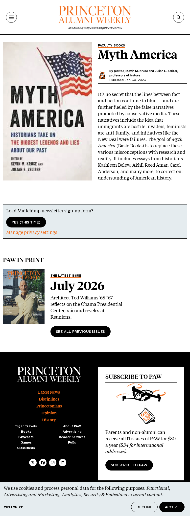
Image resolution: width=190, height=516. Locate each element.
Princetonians (49, 406)
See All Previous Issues (80, 332)
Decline (144, 507)
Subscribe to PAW (129, 465)
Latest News (49, 392)
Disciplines (49, 399)
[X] (33, 462)
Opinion (49, 413)
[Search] (178, 17)
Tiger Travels (26, 426)
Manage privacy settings (31, 232)
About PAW (72, 426)
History (49, 420)
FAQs (72, 442)
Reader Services (72, 437)
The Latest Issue (65, 275)
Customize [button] (13, 507)
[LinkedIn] (62, 462)
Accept (172, 507)
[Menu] (11, 17)
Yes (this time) (26, 222)
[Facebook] (43, 462)
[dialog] (95, 498)
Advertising (72, 431)
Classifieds (26, 448)
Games (26, 442)
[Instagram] (52, 462)
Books (26, 431)
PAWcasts (26, 437)
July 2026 (77, 286)
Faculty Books (111, 45)
